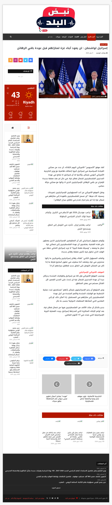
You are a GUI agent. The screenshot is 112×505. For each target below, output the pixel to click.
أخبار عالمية (91, 37)
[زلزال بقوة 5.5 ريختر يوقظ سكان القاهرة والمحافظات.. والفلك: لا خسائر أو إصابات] (27, 206)
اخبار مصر (83, 37)
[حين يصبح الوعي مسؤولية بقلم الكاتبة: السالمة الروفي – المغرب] (27, 191)
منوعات (58, 37)
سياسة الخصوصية (28, 498)
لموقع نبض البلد (69, 498)
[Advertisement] (73, 117)
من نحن (7, 498)
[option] (20, 250)
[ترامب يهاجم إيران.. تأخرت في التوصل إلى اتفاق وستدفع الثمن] (98, 227)
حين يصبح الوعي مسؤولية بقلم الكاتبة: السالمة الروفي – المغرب (14, 193)
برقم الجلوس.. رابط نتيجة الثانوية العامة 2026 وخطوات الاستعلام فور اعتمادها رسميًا (14, 366)
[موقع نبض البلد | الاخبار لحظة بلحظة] (56, 19)
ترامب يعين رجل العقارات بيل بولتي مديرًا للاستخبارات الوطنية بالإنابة (95, 435)
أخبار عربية (99, 37)
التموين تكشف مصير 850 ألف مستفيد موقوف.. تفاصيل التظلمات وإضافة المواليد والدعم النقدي (14, 172)
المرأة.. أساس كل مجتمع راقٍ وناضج (14, 223)
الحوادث (70, 37)
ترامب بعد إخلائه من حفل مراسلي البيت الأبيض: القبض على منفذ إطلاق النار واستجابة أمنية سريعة (51, 436)
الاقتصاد (76, 37)
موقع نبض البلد (39, 498)
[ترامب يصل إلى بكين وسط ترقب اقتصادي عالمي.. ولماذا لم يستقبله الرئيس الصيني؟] (73, 425)
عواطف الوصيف (101, 53)
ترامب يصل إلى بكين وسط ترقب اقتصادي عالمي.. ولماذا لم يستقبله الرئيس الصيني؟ (73, 435)
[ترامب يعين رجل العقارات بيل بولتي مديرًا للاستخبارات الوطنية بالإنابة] (95, 425)
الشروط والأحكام (16, 498)
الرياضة (64, 37)
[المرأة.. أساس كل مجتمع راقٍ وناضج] (27, 225)
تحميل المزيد (56, 487)
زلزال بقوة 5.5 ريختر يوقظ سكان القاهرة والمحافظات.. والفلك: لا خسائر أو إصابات (14, 209)
